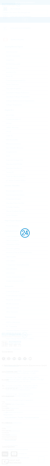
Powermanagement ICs (15, 80)
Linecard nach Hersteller (20, 28)
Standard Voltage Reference (17, 93)
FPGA (8, 132)
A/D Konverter (12, 52)
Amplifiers (10, 60)
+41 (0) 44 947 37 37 (9, 388)
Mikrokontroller (12, 140)
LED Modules (11, 269)
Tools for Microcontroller (16, 176)
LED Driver (10, 273)
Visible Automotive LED (15, 277)
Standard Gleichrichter (15, 203)
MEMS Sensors (12, 304)
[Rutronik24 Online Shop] (16, 5)
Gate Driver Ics (12, 68)
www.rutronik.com (10, 372)
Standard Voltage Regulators (18, 97)
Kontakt (4, 406)
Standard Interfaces (14, 168)
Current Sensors (12, 292)
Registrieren (8, 415)
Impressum (6, 435)
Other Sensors (12, 312)
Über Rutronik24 (8, 410)
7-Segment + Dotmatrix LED (17, 265)
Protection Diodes (13, 199)
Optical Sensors (12, 308)
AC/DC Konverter (13, 56)
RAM (8, 156)
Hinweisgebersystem (9, 437)
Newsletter (6, 408)
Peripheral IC (11, 152)
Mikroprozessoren (13, 144)
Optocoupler (11, 257)
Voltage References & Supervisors (20, 101)
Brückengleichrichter (14, 191)
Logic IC (9, 136)
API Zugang (6, 404)
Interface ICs (11, 72)
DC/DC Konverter (13, 64)
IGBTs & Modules (13, 322)
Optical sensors (12, 240)
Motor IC (9, 76)
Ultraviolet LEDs (12, 244)
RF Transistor (11, 326)
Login (5, 412)
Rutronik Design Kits (14, 160)
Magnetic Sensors (13, 300)
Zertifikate (5, 433)
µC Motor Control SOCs (15, 180)
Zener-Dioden (11, 215)
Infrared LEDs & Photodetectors (19, 253)
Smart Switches (12, 84)
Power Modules (12, 226)
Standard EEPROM (14, 164)
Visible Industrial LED (15, 281)
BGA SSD (10, 115)
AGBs (4, 428)
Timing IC (10, 172)
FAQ (3, 402)
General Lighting (13, 249)
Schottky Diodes (12, 207)
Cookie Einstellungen (9, 439)
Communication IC (13, 119)
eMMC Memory (12, 128)
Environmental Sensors (15, 296)
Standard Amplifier (13, 89)
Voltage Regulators (14, 105)
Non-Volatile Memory (14, 148)
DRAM (9, 123)
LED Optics (10, 261)
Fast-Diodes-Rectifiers (15, 195)
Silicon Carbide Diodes (15, 211)
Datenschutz (6, 430)
